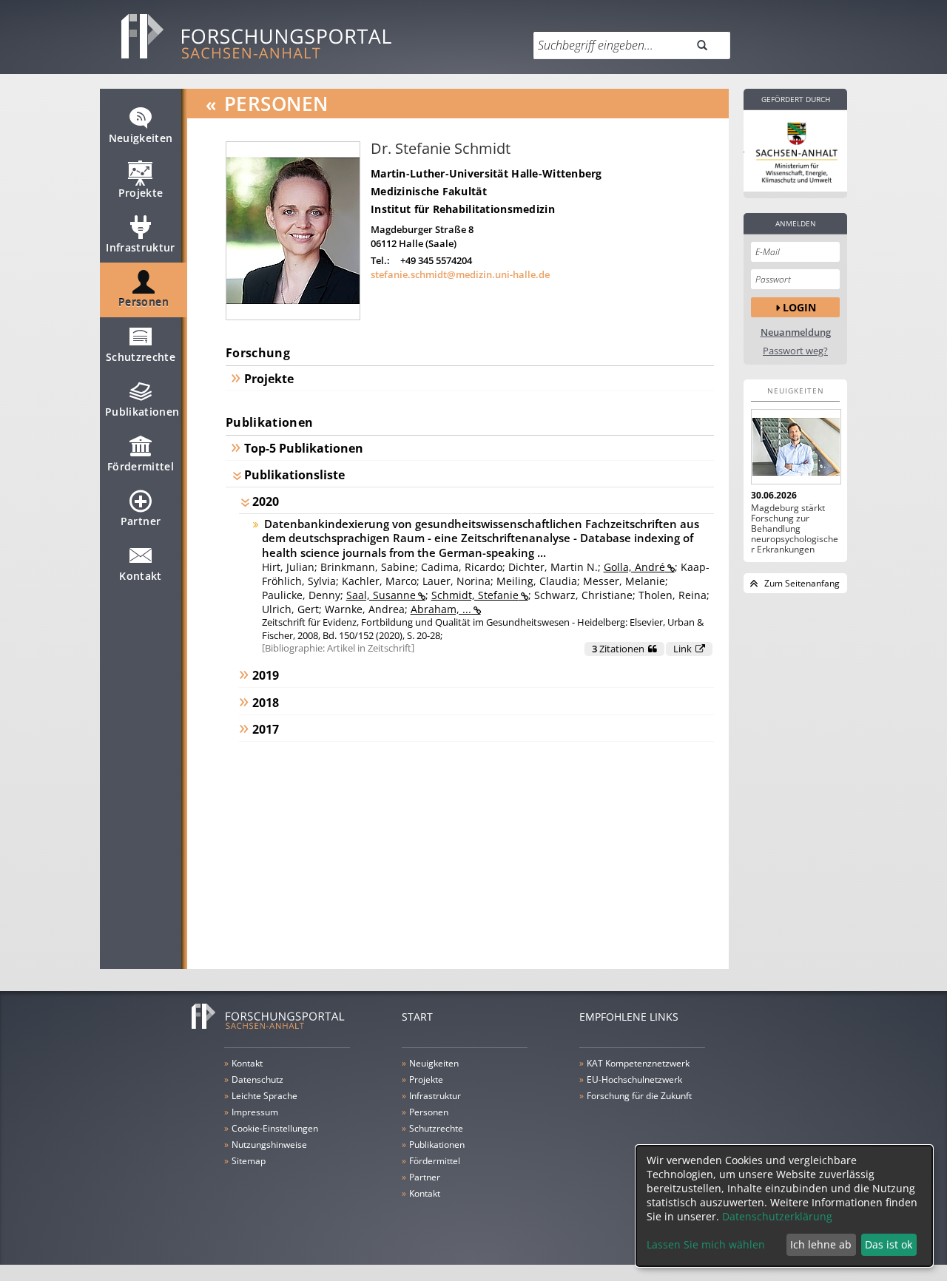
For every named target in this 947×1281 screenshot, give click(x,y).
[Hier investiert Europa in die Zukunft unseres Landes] (795, 151)
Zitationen (618, 648)
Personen (143, 302)
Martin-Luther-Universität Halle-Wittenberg (486, 173)
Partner (141, 521)
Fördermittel (140, 466)
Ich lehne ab (821, 1244)
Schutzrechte (140, 357)
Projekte (141, 193)
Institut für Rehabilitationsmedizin (463, 209)
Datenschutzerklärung (777, 1216)
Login (799, 307)
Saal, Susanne (381, 595)
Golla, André (634, 567)
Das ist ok (888, 1244)
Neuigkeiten (141, 138)
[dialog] (784, 1206)
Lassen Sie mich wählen (706, 1244)
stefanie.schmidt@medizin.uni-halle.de (460, 274)
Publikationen (142, 412)
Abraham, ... (441, 609)
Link (682, 648)
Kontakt (140, 576)
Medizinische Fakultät (429, 191)
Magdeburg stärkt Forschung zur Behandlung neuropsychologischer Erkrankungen (794, 529)
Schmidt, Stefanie (475, 595)
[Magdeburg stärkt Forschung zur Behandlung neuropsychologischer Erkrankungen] (795, 446)
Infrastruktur (140, 247)
